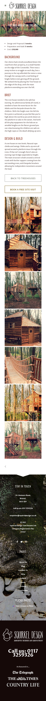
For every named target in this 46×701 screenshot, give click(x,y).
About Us (23, 562)
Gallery (23, 578)
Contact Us (23, 570)
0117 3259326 (27, 508)
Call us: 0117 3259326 (23, 653)
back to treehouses (23, 178)
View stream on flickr (24, 606)
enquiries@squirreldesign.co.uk (23, 516)
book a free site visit (23, 189)
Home (23, 582)
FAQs (23, 574)
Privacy (23, 586)
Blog (23, 566)
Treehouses (23, 590)
